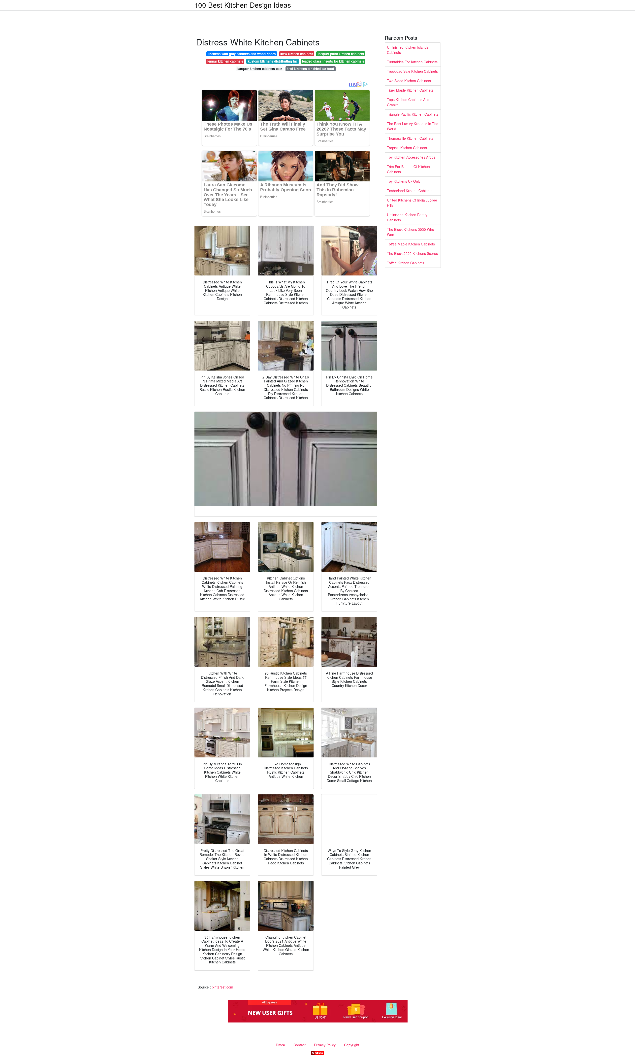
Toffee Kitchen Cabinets (405, 262)
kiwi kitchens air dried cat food (310, 68)
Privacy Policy (325, 1044)
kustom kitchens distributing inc (273, 61)
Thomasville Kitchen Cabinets (410, 138)
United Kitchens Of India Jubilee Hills (412, 203)
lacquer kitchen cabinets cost (259, 68)
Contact (299, 1044)
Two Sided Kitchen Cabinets (409, 80)
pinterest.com (222, 987)
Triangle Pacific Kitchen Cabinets (412, 114)
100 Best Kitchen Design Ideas (242, 5)
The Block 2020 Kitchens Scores (412, 253)
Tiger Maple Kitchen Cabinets (410, 90)
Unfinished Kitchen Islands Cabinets (407, 50)
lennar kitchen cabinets (225, 61)
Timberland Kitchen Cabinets (409, 190)
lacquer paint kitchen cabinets (341, 53)
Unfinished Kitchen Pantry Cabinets (407, 217)
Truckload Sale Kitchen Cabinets (412, 71)
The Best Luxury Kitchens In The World (412, 126)
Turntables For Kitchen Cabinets (412, 61)
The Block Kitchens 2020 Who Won (410, 232)
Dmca (280, 1044)
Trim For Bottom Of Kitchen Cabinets (408, 169)
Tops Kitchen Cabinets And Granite (408, 102)
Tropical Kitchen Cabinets (407, 147)
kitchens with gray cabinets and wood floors (242, 53)
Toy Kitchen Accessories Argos (411, 157)
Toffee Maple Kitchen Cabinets (411, 243)
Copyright (351, 1044)
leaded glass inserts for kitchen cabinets (333, 61)
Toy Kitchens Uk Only (403, 181)
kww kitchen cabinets (296, 53)
